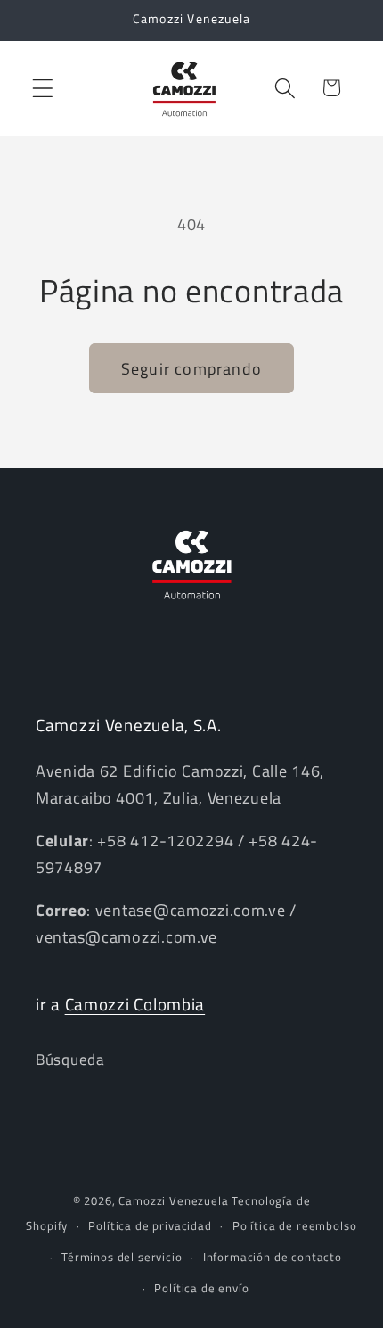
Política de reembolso (294, 1225)
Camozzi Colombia (135, 1004)
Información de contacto (272, 1257)
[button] (43, 87)
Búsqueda (70, 1059)
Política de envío (201, 1288)
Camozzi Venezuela (173, 1200)
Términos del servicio (122, 1257)
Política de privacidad (149, 1225)
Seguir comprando (191, 369)
